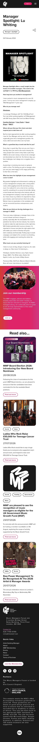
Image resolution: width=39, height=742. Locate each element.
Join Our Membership (13, 664)
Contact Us (7, 629)
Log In (27, 3)
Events (7, 429)
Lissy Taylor (20, 122)
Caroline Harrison (8, 122)
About (5, 645)
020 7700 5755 (9, 632)
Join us (8, 318)
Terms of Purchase (9, 657)
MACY (11, 124)
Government (28, 495)
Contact (6, 655)
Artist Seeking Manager (11, 643)
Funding (16, 495)
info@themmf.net (10, 634)
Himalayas (6, 110)
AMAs (7, 571)
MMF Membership (9, 648)
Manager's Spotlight (11, 32)
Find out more (10, 394)
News (16, 429)
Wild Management (24, 91)
